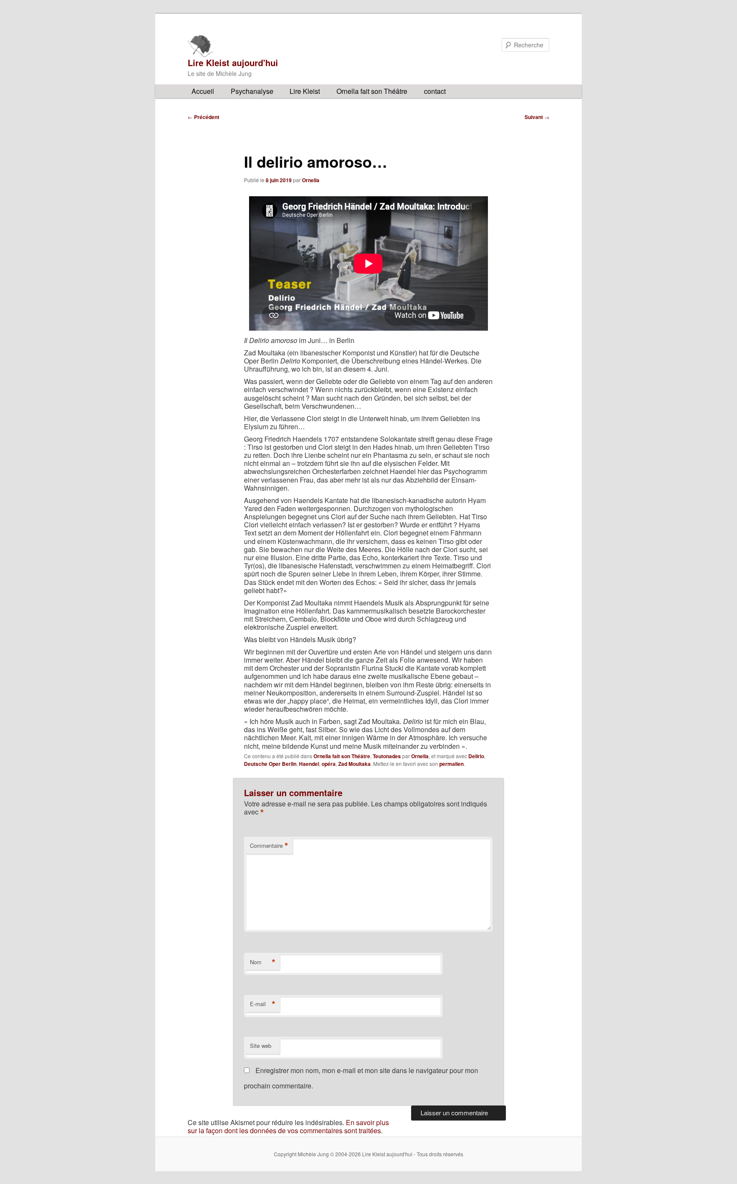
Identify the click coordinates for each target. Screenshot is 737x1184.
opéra (329, 764)
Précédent (203, 117)
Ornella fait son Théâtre (372, 91)
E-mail (263, 1004)
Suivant (537, 117)
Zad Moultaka (354, 764)
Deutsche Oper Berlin (270, 764)
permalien (451, 764)
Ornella (310, 180)
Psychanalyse (252, 91)
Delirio (476, 756)
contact (435, 91)
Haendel (309, 764)
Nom (263, 962)
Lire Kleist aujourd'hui (233, 62)
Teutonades (387, 756)
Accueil (203, 91)
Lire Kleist (305, 91)
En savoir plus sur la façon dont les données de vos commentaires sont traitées (288, 1126)
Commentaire (269, 845)
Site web (260, 1045)
